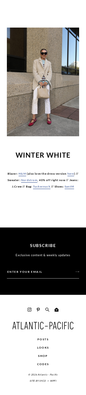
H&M (22, 173)
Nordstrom (29, 180)
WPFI (53, 380)
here (70, 173)
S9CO (42, 380)
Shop (43, 356)
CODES (43, 364)
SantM (69, 186)
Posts (43, 339)
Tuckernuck (41, 186)
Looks (43, 347)
